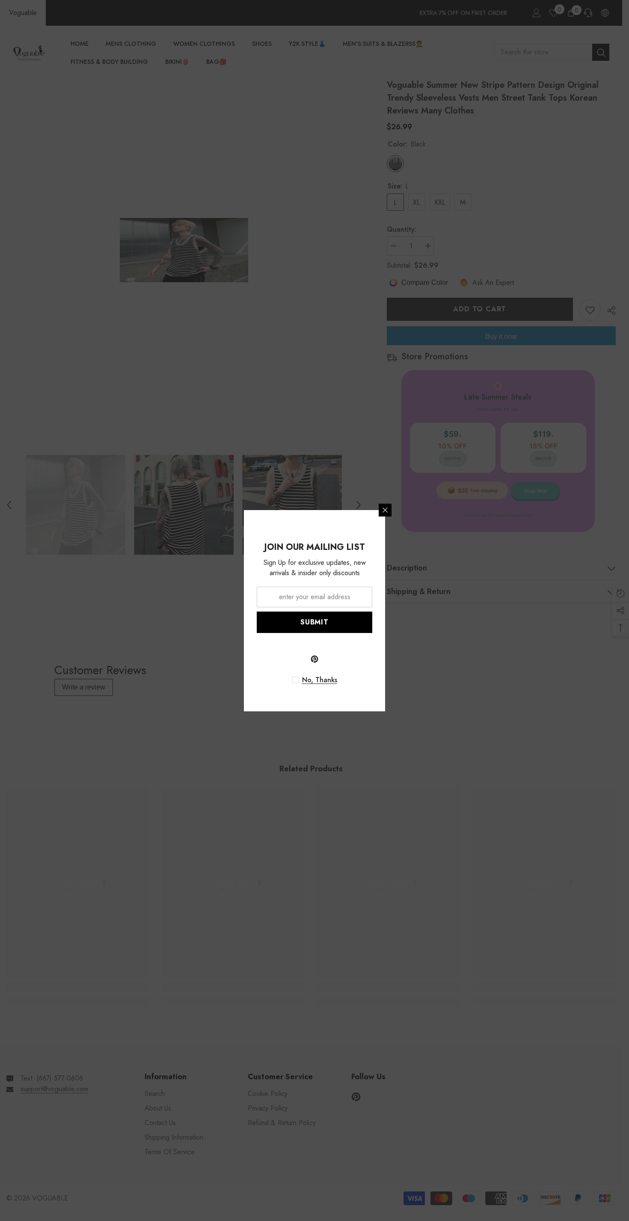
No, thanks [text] (319, 680)
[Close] (385, 510)
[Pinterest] (314, 659)
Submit (314, 622)
